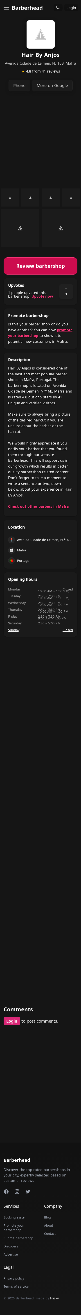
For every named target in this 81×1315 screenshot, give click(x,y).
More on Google (52, 85)
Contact (50, 1233)
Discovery (11, 1246)
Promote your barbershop (14, 1227)
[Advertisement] (40, 140)
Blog (47, 1217)
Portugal (23, 560)
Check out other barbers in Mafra (38, 506)
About (48, 1225)
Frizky (54, 1298)
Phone (19, 85)
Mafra (21, 550)
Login (71, 7)
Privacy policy (14, 1278)
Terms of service (16, 1286)
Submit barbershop (18, 1238)
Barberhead (27, 7)
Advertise (11, 1254)
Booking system (15, 1217)
